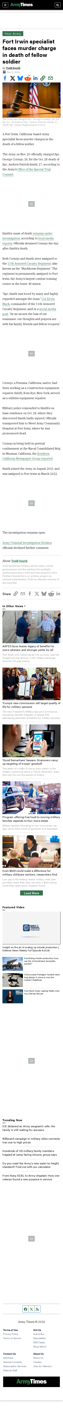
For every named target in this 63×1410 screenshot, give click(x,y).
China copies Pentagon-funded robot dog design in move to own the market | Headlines (42, 977)
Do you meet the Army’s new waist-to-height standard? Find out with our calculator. (30, 1165)
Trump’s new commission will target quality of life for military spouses (31, 705)
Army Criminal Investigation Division (27, 542)
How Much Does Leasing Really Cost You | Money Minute (41, 992)
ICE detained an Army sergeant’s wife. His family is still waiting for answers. (28, 1128)
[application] (31, 928)
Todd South (13, 68)
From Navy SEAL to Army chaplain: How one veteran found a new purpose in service (30, 1177)
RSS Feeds (39, 1342)
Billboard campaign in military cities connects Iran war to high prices (31, 1140)
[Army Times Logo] (21, 5)
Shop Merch (39, 1346)
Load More (31, 893)
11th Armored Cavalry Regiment (29, 263)
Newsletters (39, 1338)
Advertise (8, 1357)
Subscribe (38, 1334)
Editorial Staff (10, 1370)
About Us (38, 1357)
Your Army (13, 34)
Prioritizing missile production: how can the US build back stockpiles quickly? (41, 961)
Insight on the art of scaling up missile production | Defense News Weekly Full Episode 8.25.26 (30, 948)
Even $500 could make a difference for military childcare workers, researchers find (29, 872)
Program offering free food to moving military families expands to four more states (31, 819)
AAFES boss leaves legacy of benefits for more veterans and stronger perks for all (28, 648)
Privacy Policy (10, 1334)
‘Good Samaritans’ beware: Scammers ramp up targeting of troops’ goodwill (30, 762)
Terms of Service (12, 1338)
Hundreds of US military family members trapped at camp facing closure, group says (29, 1153)
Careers (37, 1362)
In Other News (12, 606)
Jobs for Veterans (42, 1366)
